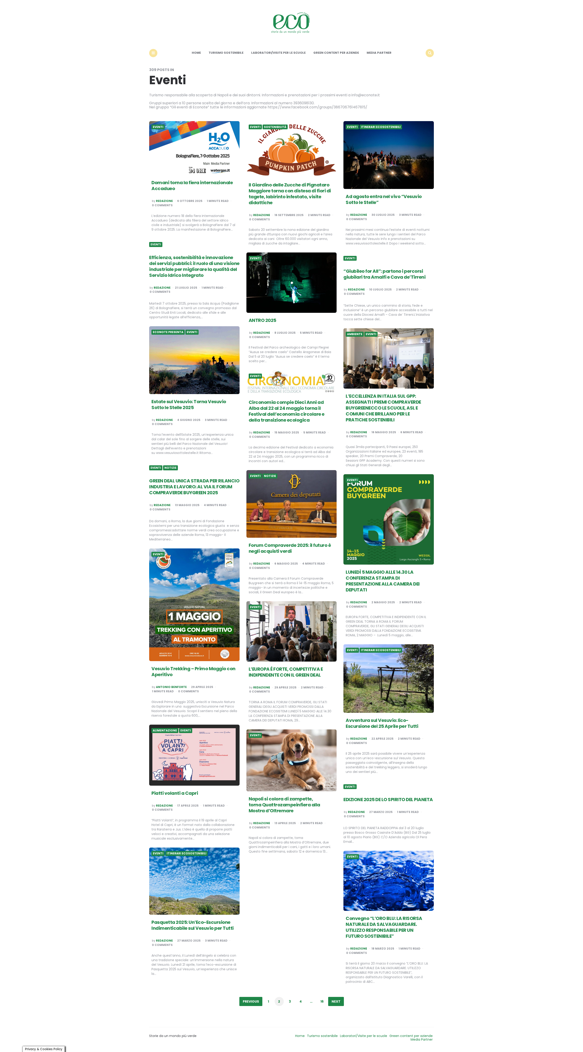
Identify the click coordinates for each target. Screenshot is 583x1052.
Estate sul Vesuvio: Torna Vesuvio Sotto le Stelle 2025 (188, 404)
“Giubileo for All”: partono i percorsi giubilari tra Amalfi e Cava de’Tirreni (384, 274)
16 (322, 1001)
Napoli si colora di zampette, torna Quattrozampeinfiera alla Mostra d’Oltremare (284, 805)
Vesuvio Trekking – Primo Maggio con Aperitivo (193, 671)
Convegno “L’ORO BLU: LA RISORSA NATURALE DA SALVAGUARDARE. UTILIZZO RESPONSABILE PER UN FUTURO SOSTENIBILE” (384, 927)
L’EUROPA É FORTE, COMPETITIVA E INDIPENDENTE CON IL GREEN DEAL (286, 672)
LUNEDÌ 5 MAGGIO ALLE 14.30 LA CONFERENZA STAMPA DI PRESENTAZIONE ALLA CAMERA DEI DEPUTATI (383, 581)
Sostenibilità (275, 127)
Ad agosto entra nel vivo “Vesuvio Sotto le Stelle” (384, 199)
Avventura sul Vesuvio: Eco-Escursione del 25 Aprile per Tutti (382, 723)
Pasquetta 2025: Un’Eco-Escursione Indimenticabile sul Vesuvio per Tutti (192, 925)
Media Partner (379, 53)
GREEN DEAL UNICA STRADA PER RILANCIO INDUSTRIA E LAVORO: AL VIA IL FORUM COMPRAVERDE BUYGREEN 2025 (194, 487)
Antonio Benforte (171, 687)
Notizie (170, 467)
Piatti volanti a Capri (174, 793)
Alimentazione (165, 730)
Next (336, 1001)
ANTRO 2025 (262, 320)
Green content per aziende (336, 53)
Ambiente (354, 334)
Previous (251, 1001)
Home (196, 53)
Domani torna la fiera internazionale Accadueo (192, 185)
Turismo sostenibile (226, 53)
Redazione (164, 201)
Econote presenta (168, 332)
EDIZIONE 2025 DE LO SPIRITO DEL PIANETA (388, 799)
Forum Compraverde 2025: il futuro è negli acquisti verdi (290, 548)
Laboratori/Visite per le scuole (278, 53)
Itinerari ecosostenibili (381, 127)
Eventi (158, 127)
